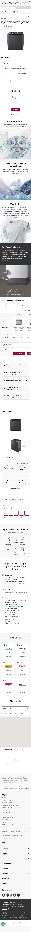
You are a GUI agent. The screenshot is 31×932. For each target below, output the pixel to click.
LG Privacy (4, 909)
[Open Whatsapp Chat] (3, 924)
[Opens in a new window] (3, 895)
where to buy (19, 353)
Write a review (9, 28)
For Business (5, 902)
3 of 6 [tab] (14, 114)
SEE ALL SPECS (22, 73)
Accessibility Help (19, 906)
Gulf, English (8, 890)
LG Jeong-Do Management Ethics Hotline (17, 923)
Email (3, 842)
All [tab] (23, 749)
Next (30, 41)
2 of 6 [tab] (13, 114)
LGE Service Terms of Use (8, 904)
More (26, 788)
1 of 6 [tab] (11, 114)
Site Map (12, 902)
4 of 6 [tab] (16, 114)
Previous (1, 41)
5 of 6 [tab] (17, 114)
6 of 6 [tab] (19, 114)
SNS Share (29, 16)
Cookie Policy (5, 906)
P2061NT (12, 532)
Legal (12, 906)
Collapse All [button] (26, 310)
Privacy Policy (19, 904)
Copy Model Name (7, 18)
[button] (15, 41)
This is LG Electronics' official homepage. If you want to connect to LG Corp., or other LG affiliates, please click (15, 916)
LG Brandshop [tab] (8, 749)
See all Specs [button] (15, 488)
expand (29, 57)
